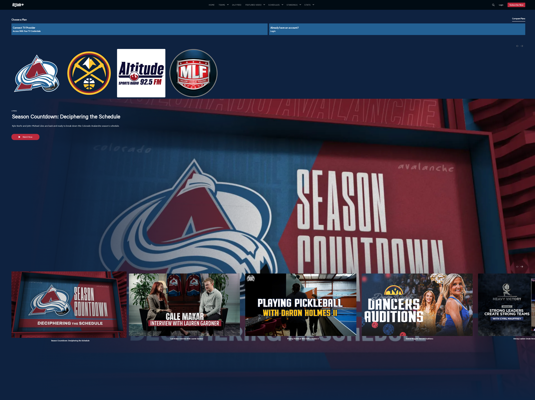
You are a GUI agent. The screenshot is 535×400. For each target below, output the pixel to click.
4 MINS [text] (14, 111)
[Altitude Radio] (141, 73)
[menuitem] (211, 4)
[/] (18, 7)
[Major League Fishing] (193, 73)
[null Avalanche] (36, 73)
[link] (18, 5)
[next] (522, 46)
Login (501, 5)
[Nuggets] (89, 73)
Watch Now (27, 137)
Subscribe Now (516, 5)
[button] (223, 4)
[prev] (517, 46)
